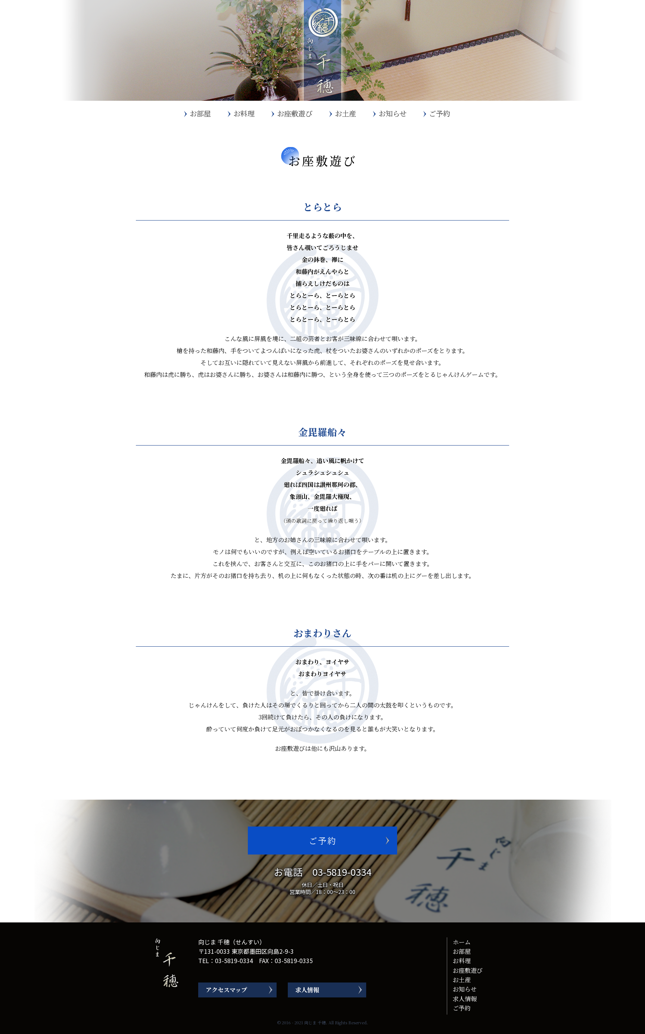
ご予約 (439, 113)
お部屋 (200, 113)
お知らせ (392, 113)
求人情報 (307, 989)
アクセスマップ (226, 989)
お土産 (345, 113)
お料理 (244, 113)
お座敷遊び (294, 113)
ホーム (462, 942)
